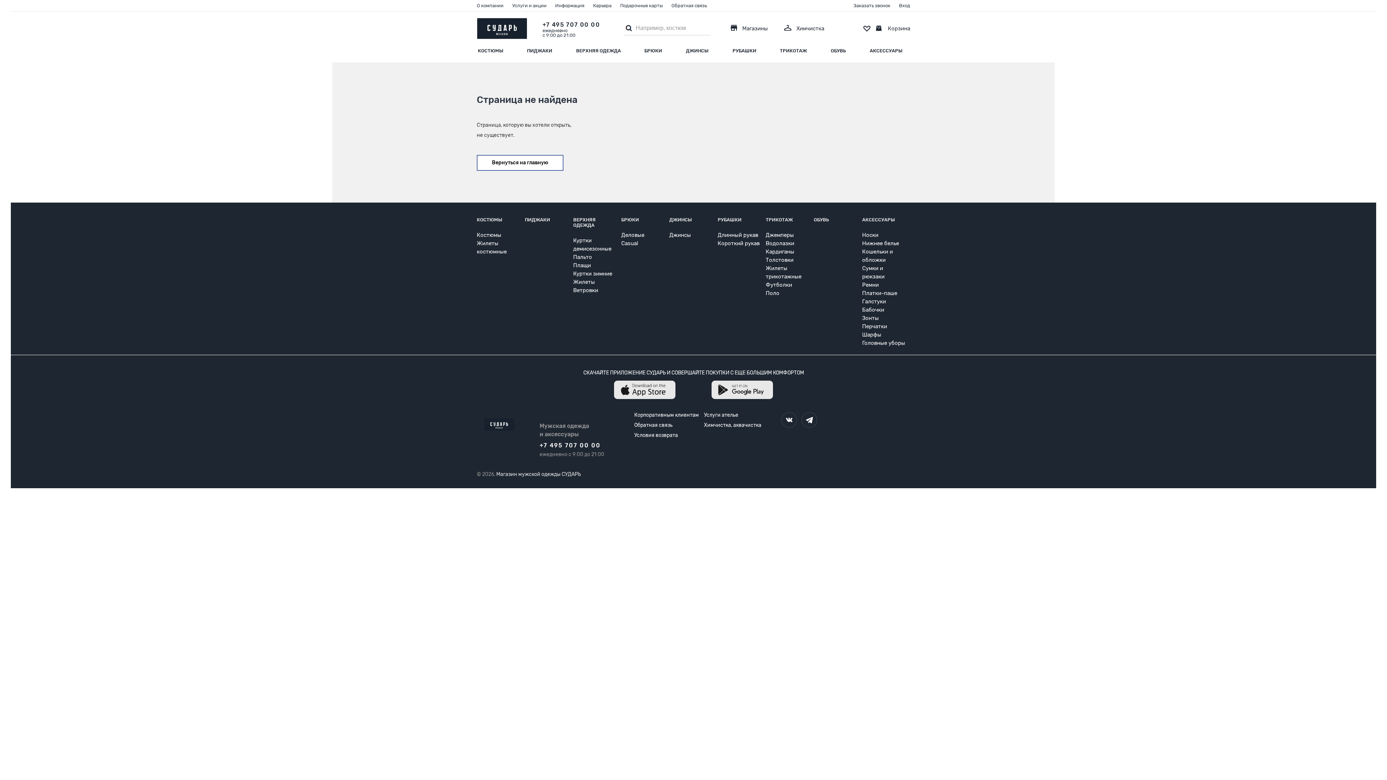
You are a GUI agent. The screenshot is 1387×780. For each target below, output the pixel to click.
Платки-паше (879, 293)
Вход (904, 5)
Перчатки (874, 326)
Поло (772, 293)
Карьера (602, 5)
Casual (629, 243)
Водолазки (780, 243)
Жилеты (584, 282)
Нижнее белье (880, 243)
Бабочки (873, 310)
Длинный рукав (738, 235)
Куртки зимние (592, 273)
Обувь (838, 50)
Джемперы (780, 235)
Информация (569, 5)
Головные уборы (883, 343)
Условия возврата (656, 435)
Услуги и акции (529, 5)
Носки (870, 235)
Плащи (582, 265)
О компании (490, 5)
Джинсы (697, 50)
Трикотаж (793, 50)
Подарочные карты (641, 5)
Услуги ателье (721, 415)
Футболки (779, 285)
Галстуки (874, 301)
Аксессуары (886, 50)
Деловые (632, 235)
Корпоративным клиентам (666, 415)
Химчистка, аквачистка (732, 425)
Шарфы (871, 335)
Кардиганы (780, 251)
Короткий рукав (739, 243)
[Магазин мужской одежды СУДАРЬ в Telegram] (809, 420)
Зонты (870, 318)
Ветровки (585, 290)
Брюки (653, 50)
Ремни (870, 285)
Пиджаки (539, 50)
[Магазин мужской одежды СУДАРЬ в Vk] (789, 420)
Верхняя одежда (598, 50)
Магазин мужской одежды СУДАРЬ (538, 474)
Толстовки (780, 260)
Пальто (582, 257)
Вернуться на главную (520, 163)
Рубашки (744, 50)
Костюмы (491, 50)
